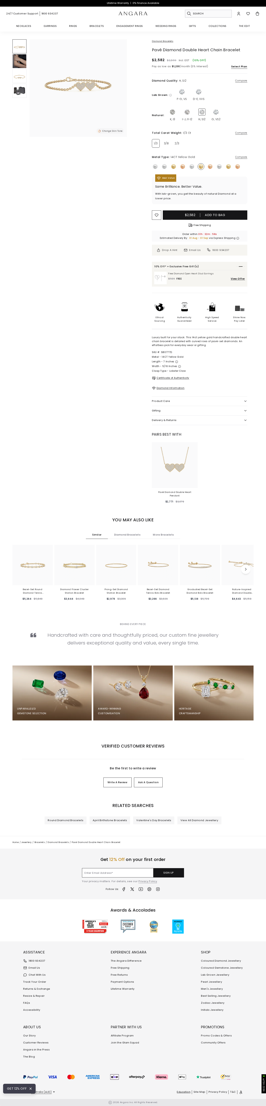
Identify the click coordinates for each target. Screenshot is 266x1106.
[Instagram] (158, 889)
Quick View (32, 580)
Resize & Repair (34, 996)
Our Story (29, 1035)
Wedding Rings (165, 26)
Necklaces (23, 26)
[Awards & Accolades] (128, 927)
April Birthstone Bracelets (110, 820)
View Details (174, 483)
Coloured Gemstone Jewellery (222, 968)
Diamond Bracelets (162, 41)
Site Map (199, 1092)
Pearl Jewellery (211, 982)
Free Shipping (120, 968)
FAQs (26, 1003)
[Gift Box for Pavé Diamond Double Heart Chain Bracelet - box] (19, 91)
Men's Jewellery (212, 989)
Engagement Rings (129, 26)
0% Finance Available (146, 3)
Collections (217, 26)
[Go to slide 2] (239, 266)
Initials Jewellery (212, 1010)
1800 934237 (49, 13)
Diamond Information (170, 388)
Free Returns (119, 975)
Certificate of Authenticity (173, 378)
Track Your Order (34, 982)
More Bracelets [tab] (163, 535)
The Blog (29, 1056)
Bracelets (97, 26)
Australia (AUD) (41, 1092)
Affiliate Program (122, 1035)
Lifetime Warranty (118, 3)
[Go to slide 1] (237, 266)
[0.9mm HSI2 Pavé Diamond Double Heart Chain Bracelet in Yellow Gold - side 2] (19, 76)
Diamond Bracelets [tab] (127, 535)
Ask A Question (148, 782)
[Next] (245, 569)
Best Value (168, 178)
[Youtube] (140, 889)
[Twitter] (132, 889)
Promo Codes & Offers (216, 1035)
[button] (19, 46)
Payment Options (122, 982)
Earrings (50, 26)
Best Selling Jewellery (216, 996)
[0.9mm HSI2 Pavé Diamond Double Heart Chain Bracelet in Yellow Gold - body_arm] (19, 61)
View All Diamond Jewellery (199, 820)
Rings (73, 26)
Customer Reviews (36, 1042)
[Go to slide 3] (243, 266)
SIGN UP (168, 873)
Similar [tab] (97, 535)
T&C (233, 1092)
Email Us (34, 968)
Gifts (192, 26)
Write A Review (117, 782)
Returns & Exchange (36, 989)
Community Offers (213, 1042)
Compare (241, 80)
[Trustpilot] (203, 1077)
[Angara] (133, 13)
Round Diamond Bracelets (65, 820)
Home (15, 842)
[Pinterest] (149, 889)
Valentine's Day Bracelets (153, 820)
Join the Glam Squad (125, 1042)
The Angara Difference (126, 961)
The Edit (244, 26)
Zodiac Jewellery (213, 1003)
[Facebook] (123, 889)
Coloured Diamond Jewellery (221, 961)
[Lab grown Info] (170, 95)
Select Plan (239, 66)
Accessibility (31, 1010)
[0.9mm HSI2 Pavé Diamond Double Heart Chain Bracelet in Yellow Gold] (19, 46)
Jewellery (26, 842)
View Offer (238, 278)
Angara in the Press (36, 1049)
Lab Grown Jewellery (215, 975)
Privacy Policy (147, 881)
